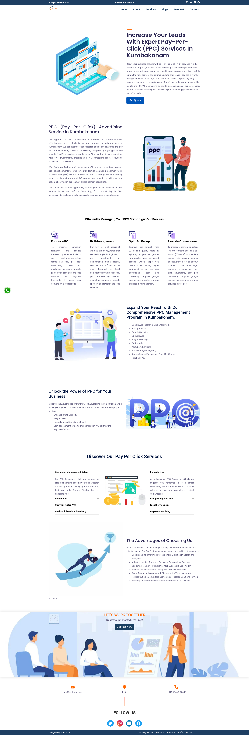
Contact (194, 9)
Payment (179, 9)
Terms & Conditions (165, 732)
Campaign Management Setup (71, 472)
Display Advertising (160, 511)
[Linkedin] (194, 2)
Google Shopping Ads (161, 498)
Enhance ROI (60, 241)
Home (124, 9)
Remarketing (157, 472)
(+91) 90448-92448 (176, 692)
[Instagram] (187, 2)
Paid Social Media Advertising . (71, 511)
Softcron (65, 732)
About (136, 9)
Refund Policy (185, 732)
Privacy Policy (146, 732)
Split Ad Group (139, 241)
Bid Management (102, 241)
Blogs (164, 9)
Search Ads (61, 498)
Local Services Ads (160, 505)
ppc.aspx (53, 598)
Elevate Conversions (182, 241)
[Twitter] (191, 2)
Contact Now (124, 626)
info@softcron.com (59, 2)
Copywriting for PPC (65, 505)
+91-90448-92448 (124, 2)
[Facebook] (198, 2)
